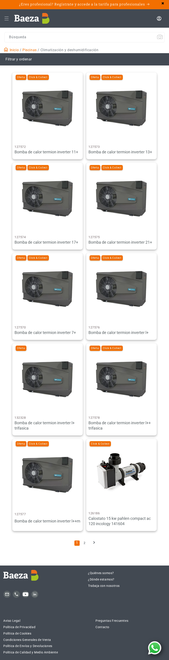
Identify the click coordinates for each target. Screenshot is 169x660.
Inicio (14, 50)
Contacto (102, 627)
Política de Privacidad (19, 627)
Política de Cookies (17, 633)
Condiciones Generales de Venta (27, 640)
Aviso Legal (11, 620)
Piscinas (29, 50)
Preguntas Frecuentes (112, 620)
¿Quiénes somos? (101, 573)
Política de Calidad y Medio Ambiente (30, 652)
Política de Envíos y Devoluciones (27, 646)
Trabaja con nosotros (104, 585)
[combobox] (84, 37)
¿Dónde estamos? (101, 579)
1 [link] (77, 543)
